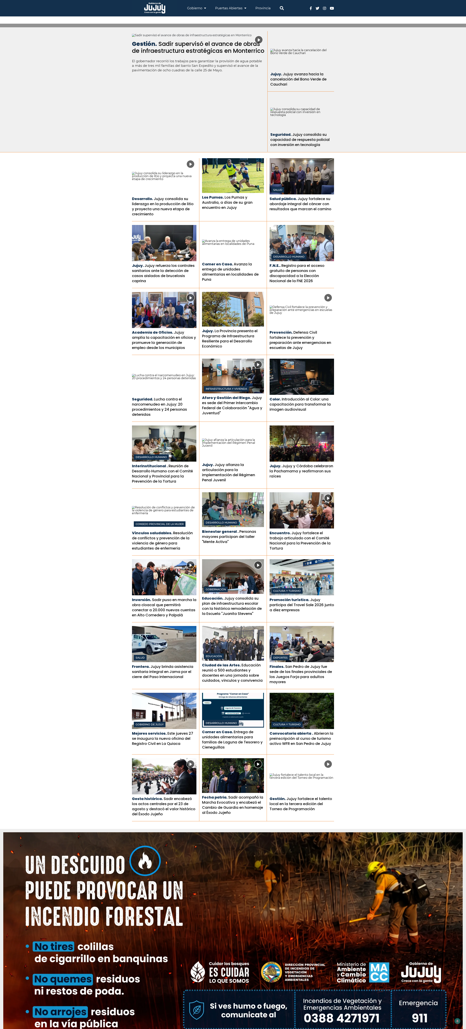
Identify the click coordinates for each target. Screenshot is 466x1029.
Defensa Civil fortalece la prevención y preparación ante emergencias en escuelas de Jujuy (300, 340)
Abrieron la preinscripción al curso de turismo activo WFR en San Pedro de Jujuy (301, 738)
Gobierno (195, 8)
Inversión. (141, 599)
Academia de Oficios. (152, 332)
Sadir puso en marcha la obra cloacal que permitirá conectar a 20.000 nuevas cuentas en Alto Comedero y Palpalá (164, 607)
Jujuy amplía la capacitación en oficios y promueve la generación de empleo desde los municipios (164, 340)
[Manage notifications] (457, 1021)
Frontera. (141, 666)
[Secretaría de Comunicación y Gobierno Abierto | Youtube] (332, 8)
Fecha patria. (215, 797)
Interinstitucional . (150, 466)
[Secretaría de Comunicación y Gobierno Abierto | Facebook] (311, 8)
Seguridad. (281, 134)
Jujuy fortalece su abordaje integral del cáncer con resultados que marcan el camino (300, 204)
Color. (275, 399)
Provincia (263, 8)
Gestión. (144, 44)
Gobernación (216, 589)
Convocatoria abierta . (291, 733)
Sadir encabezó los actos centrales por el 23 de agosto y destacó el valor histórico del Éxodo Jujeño (163, 806)
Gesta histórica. (147, 798)
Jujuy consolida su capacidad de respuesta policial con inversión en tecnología (300, 139)
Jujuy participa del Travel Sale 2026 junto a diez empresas (302, 605)
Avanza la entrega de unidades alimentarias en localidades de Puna (230, 272)
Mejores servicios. (149, 733)
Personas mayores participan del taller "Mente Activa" (229, 536)
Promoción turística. (289, 599)
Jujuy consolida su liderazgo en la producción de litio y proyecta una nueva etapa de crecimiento (162, 206)
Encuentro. (280, 533)
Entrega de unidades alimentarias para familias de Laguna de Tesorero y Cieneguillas (232, 739)
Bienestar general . (220, 531)
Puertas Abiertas (229, 8)
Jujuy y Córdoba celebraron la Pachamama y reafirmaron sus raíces (301, 471)
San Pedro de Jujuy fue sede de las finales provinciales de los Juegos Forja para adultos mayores (301, 674)
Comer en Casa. (217, 264)
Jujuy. (276, 74)
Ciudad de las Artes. (221, 665)
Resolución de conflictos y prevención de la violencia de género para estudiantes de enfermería (162, 540)
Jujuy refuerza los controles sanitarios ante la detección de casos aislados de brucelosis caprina (163, 273)
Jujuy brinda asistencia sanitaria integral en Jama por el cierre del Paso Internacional (162, 671)
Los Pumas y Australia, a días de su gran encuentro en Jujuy (227, 202)
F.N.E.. (275, 265)
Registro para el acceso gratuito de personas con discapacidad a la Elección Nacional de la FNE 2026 (297, 273)
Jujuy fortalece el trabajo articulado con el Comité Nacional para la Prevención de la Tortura (300, 540)
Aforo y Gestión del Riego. (226, 397)
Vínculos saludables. (152, 533)
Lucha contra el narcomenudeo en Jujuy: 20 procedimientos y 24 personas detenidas (159, 407)
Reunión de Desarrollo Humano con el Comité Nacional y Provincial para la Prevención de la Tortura (162, 473)
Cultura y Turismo (287, 591)
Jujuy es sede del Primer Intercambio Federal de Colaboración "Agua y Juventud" (232, 405)
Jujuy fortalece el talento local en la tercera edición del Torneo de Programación (301, 803)
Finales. (277, 666)
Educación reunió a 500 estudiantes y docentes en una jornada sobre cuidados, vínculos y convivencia (232, 673)
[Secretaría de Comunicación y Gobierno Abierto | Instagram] (324, 8)
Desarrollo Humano (289, 256)
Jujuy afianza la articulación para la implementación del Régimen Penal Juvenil (228, 472)
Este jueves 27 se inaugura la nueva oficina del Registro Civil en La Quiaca (162, 738)
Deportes (280, 657)
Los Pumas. (213, 197)
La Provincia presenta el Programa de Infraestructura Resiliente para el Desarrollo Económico (230, 338)
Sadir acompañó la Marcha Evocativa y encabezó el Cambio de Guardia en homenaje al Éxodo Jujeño (232, 805)
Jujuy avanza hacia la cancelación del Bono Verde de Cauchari (298, 79)
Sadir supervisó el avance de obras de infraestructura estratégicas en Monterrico (198, 47)
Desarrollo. (142, 198)
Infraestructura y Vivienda (226, 389)
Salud (277, 190)
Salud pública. (283, 198)
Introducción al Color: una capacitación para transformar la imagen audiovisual (300, 404)
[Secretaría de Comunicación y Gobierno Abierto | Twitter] (317, 8)
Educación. (213, 598)
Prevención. (281, 332)
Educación (214, 656)
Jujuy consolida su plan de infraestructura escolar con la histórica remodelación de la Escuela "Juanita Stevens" (232, 606)
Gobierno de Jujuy (150, 724)
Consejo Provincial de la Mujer (160, 524)
